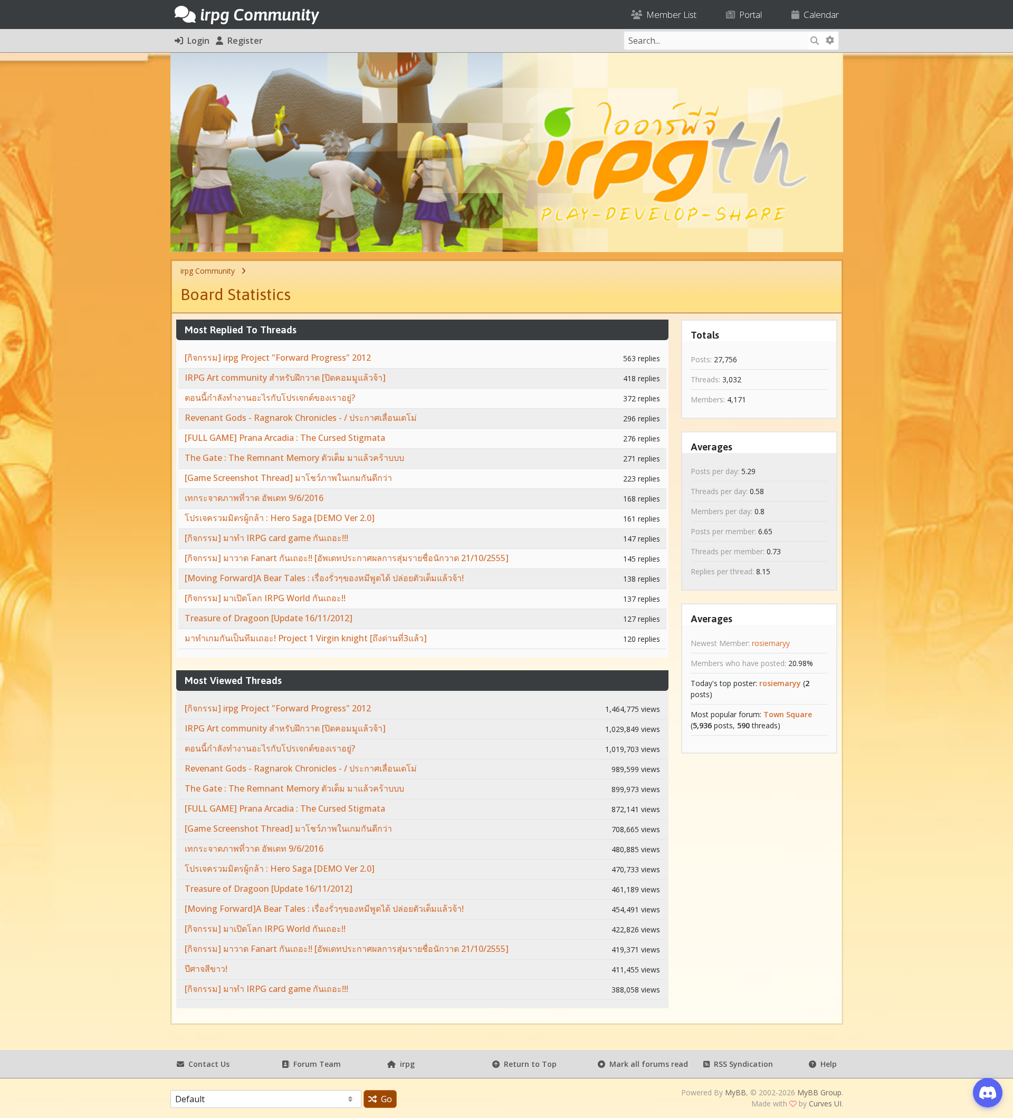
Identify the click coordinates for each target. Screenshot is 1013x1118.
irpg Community (207, 271)
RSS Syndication (741, 1064)
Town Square (787, 714)
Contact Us (207, 1064)
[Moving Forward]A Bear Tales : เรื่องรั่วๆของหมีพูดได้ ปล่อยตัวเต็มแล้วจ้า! (324, 578)
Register (243, 40)
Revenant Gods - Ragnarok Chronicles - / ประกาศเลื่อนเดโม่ (301, 417)
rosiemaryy (771, 643)
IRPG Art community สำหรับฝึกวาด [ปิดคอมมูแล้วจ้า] (285, 377)
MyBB (735, 1092)
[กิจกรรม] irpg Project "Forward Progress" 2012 (278, 357)
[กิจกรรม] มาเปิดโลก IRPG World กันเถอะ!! (265, 598)
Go (384, 1099)
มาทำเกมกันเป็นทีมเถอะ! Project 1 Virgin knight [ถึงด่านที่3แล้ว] (306, 638)
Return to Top (528, 1064)
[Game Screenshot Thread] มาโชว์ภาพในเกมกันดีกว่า (288, 478)
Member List (669, 14)
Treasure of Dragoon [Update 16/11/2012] (268, 618)
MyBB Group (819, 1092)
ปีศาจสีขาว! (206, 969)
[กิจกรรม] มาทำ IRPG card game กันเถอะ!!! (266, 538)
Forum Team (315, 1064)
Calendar (819, 14)
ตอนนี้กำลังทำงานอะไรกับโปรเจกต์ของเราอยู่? (270, 397)
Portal (748, 14)
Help (826, 1064)
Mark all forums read (646, 1064)
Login (196, 40)
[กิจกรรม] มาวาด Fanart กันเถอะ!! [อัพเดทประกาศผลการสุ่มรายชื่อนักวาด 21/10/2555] (347, 558)
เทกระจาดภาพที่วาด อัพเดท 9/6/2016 (254, 498)
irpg (405, 1064)
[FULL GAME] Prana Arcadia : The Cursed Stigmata (285, 438)
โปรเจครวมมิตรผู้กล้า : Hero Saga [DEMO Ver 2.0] (280, 518)
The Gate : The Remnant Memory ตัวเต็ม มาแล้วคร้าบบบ (294, 458)
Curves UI (825, 1103)
